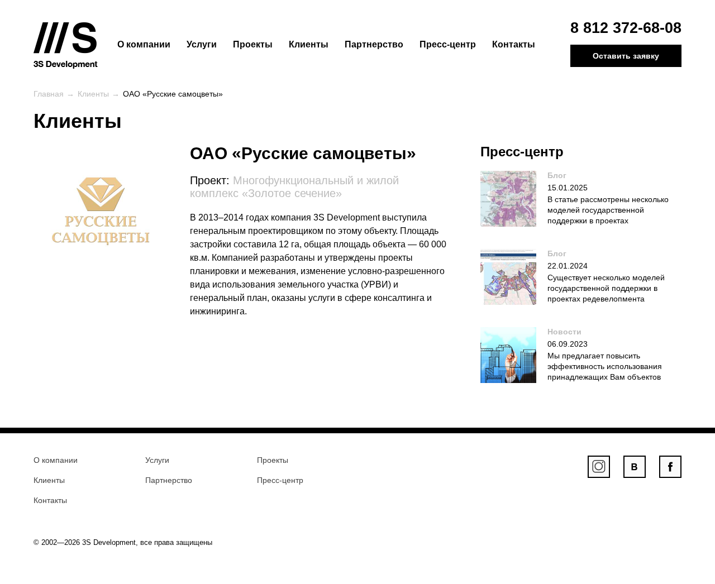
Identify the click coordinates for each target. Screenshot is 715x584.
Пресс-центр (448, 44)
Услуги (202, 44)
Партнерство (374, 44)
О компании (143, 44)
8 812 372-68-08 (625, 28)
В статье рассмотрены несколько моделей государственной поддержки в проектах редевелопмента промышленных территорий (575, 220)
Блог (556, 175)
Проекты (253, 44)
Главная (49, 93)
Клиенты (308, 44)
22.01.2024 (567, 265)
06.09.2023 (567, 343)
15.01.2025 (567, 187)
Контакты (513, 44)
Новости (564, 331)
